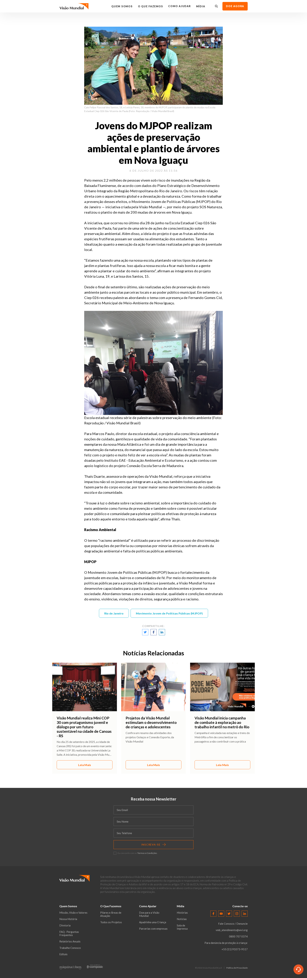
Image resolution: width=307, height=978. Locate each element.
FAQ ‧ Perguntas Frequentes (69, 933)
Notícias (182, 919)
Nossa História (68, 919)
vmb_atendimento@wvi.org (232, 930)
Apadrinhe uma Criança (152, 922)
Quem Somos (122, 6)
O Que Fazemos (150, 6)
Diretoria (65, 925)
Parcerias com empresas (153, 928)
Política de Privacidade (237, 968)
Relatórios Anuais (69, 941)
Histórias (182, 912)
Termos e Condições (147, 853)
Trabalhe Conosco (70, 947)
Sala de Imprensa (182, 927)
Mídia (200, 6)
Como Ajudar (179, 6)
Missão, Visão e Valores (73, 912)
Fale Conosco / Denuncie (233, 923)
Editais (63, 954)
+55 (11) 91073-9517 (235, 949)
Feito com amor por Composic (95, 966)
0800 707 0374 (238, 936)
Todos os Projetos (111, 922)
